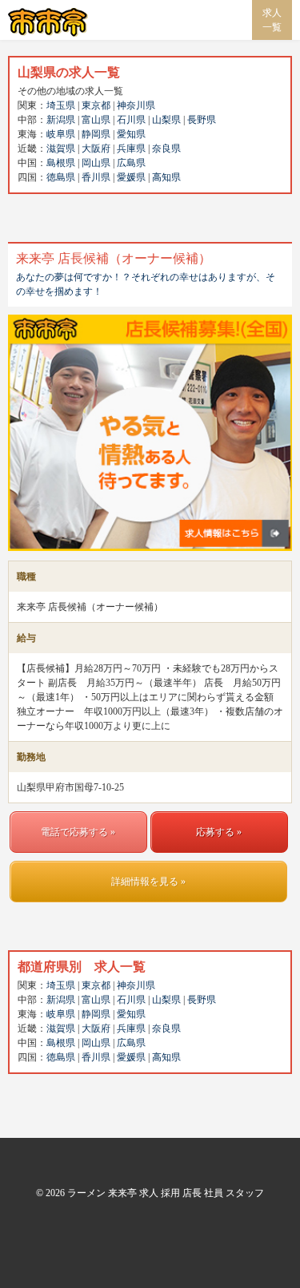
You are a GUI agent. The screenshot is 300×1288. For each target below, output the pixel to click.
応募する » (219, 832)
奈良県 (166, 148)
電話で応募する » (78, 832)
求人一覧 (272, 20)
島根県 (60, 162)
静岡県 (96, 134)
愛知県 (131, 134)
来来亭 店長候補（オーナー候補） (113, 258)
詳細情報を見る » (148, 881)
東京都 (96, 105)
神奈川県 (136, 105)
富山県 (96, 119)
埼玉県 (60, 105)
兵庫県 (131, 148)
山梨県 (166, 119)
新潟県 (60, 119)
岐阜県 (60, 134)
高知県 (166, 177)
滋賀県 (60, 148)
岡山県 (96, 162)
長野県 (201, 119)
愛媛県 (131, 177)
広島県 (131, 162)
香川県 (96, 177)
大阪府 (96, 148)
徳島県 (60, 177)
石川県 (131, 119)
